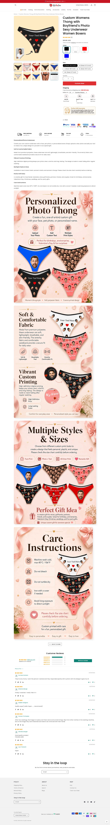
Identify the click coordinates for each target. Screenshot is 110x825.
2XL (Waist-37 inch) (70, 72)
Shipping (73, 42)
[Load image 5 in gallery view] (54, 67)
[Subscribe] (66, 772)
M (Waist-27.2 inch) (85, 65)
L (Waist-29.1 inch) (70, 69)
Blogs (43, 790)
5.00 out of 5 (31, 660)
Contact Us (73, 788)
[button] (15, 5)
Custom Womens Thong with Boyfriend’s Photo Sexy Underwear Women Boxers (41, 14)
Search (44, 788)
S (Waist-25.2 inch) (70, 65)
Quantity (65, 75)
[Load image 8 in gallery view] (36, 76)
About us (44, 785)
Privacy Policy (17, 793)
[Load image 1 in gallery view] (18, 67)
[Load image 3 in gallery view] (36, 67)
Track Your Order (75, 790)
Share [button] (66, 120)
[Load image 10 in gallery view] (54, 76)
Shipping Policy (18, 785)
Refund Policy (17, 790)
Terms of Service (18, 788)
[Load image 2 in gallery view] (27, 67)
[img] (18, 673)
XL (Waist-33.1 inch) (85, 69)
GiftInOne (20, 820)
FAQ (71, 785)
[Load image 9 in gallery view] (45, 76)
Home (15, 14)
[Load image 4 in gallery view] (45, 67)
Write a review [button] (83, 660)
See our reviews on (47, 814)
